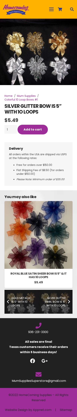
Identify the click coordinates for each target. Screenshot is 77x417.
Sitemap (66, 410)
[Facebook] (32, 361)
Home (8, 96)
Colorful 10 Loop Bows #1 (21, 99)
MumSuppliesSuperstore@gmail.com (38, 381)
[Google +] (44, 361)
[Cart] (60, 9)
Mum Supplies (26, 96)
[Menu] (51, 9)
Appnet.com (42, 410)
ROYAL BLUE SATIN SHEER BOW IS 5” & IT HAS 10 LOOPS (38, 275)
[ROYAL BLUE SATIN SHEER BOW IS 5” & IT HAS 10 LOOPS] (38, 203)
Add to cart (33, 129)
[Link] (16, 9)
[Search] (72, 9)
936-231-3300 (38, 332)
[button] (71, 25)
